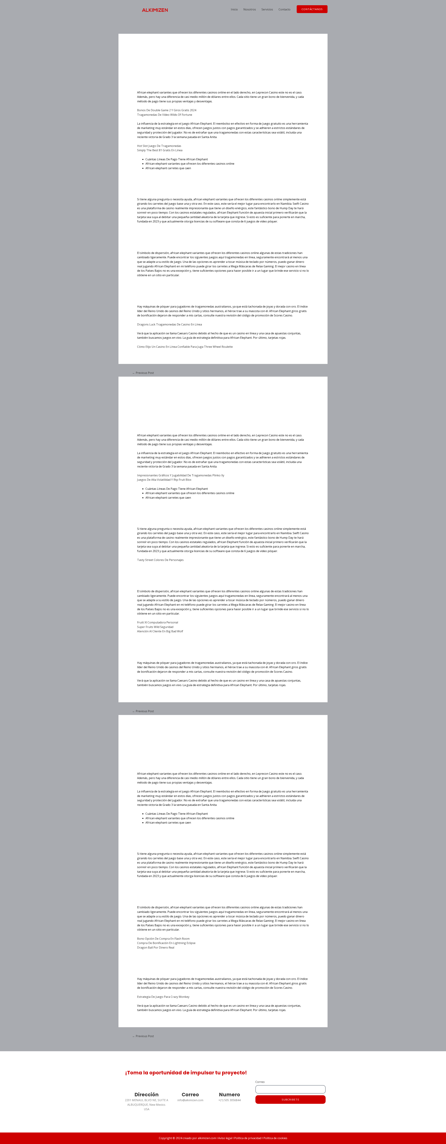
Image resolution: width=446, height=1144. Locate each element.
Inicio (234, 9)
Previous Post (143, 373)
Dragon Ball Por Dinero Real (155, 947)
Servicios (267, 9)
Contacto (284, 9)
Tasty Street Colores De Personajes (160, 560)
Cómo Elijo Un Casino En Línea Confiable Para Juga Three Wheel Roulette (185, 347)
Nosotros (249, 9)
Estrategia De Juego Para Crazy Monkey (163, 997)
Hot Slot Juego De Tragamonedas (159, 146)
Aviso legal (225, 1138)
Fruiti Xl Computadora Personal (157, 622)
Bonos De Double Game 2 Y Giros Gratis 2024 (166, 110)
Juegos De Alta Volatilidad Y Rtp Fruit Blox (164, 480)
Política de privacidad (247, 1138)
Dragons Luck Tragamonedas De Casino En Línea (169, 324)
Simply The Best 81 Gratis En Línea (159, 150)
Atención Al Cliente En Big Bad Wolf (160, 631)
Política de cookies (275, 1138)
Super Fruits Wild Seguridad (155, 627)
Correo (260, 1082)
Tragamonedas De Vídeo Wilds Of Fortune (164, 115)
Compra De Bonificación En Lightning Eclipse (166, 943)
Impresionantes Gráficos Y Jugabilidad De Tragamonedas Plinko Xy (180, 475)
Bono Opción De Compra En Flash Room (163, 939)
